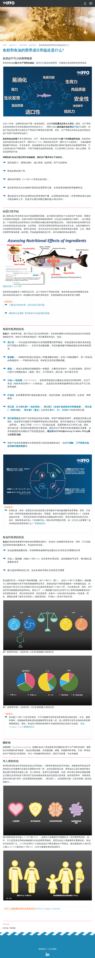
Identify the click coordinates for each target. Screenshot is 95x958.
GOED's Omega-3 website (47, 908)
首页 (5, 45)
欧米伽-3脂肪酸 (9, 928)
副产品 (75, 126)
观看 (51, 431)
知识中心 (13, 45)
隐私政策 (42, 949)
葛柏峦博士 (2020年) (12, 286)
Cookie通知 (52, 949)
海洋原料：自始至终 (28, 45)
